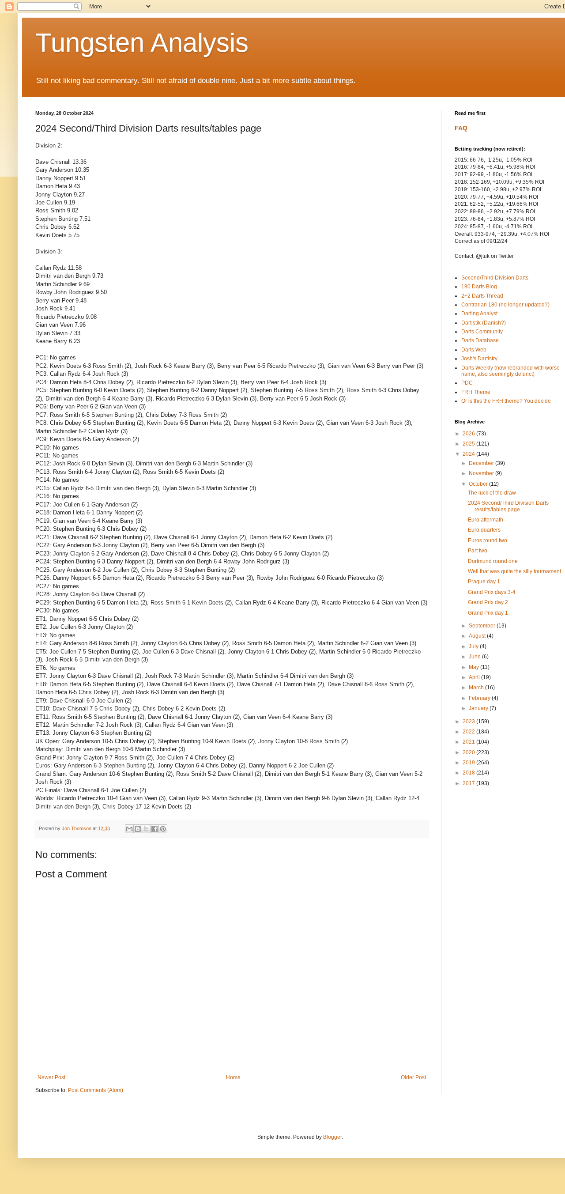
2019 (469, 762)
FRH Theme (475, 392)
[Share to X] (146, 828)
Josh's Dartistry (479, 358)
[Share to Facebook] (154, 828)
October (479, 484)
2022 (469, 732)
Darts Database (480, 340)
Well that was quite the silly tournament (514, 571)
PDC (467, 383)
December (482, 463)
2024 (469, 454)
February (480, 698)
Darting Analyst (479, 313)
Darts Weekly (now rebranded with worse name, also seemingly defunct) (510, 371)
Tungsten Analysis (142, 42)
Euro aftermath (485, 520)
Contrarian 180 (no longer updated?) (505, 305)
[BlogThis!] (137, 828)
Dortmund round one (493, 561)
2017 (469, 783)
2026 (469, 434)
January (479, 708)
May (474, 667)
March (477, 687)
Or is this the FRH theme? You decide (506, 401)
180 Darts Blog (479, 286)
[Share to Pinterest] (162, 828)
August (478, 636)
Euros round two (487, 540)
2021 (469, 742)
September (483, 626)
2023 (469, 721)
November (482, 473)
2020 (469, 752)
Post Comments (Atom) (95, 1090)
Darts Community (482, 332)
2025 (469, 444)
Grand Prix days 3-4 (492, 592)
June (475, 657)
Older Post (413, 1077)
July (474, 646)
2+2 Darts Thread (482, 296)
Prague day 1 (484, 581)
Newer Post (51, 1077)
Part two (477, 551)
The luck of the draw (492, 493)
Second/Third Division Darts (494, 278)
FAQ (461, 128)
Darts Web (473, 350)
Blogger (332, 1137)
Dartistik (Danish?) (483, 323)
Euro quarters (484, 530)
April (475, 677)
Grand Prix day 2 (488, 602)
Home (233, 1077)
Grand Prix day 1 (488, 613)
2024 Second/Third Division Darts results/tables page (508, 506)
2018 (469, 773)
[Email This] (129, 828)
